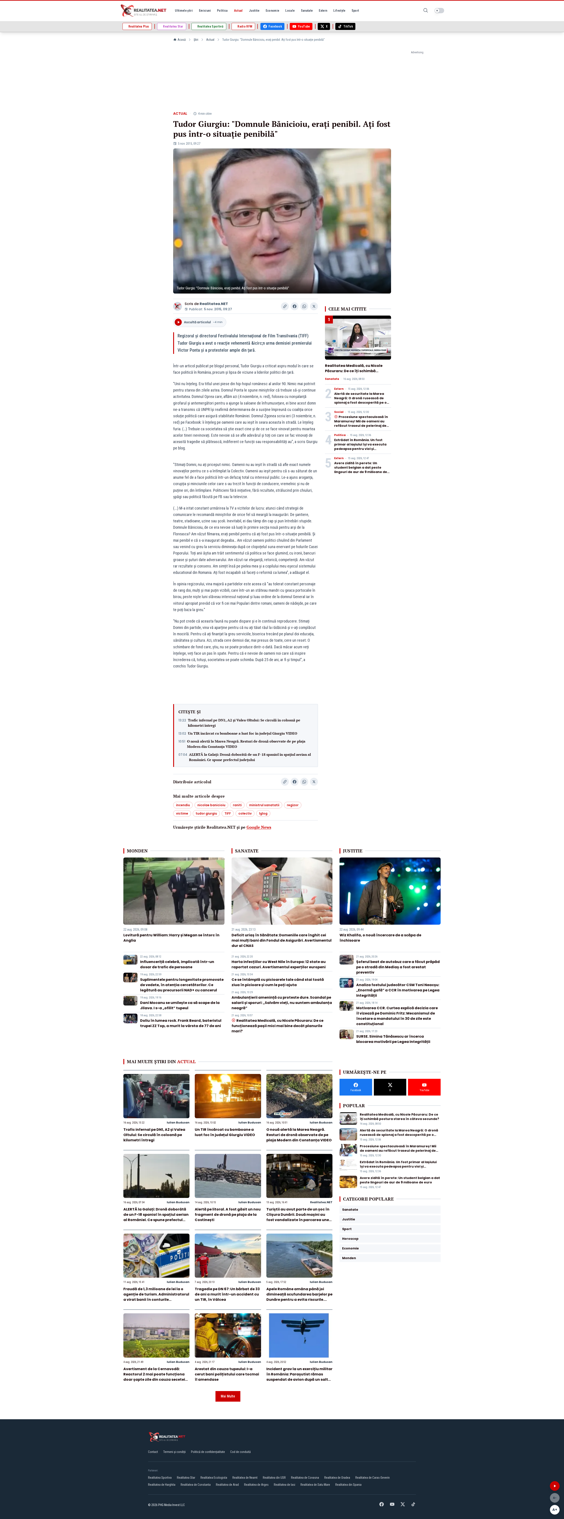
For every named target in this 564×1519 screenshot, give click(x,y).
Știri (196, 39)
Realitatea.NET (214, 303)
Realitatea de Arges (256, 1484)
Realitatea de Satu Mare (315, 1484)
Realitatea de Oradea (337, 1477)
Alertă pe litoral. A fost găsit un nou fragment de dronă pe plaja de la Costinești (228, 1214)
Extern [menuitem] (323, 10)
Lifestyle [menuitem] (339, 10)
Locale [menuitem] (290, 10)
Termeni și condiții (174, 1452)
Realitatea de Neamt (245, 1477)
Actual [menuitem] (238, 10)
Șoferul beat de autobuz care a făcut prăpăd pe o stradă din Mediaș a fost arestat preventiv (398, 967)
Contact (153, 1452)
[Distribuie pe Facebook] (295, 306)
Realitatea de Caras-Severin (372, 1477)
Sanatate (332, 379)
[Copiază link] (285, 306)
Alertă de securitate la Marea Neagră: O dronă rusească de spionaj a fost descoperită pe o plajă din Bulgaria (360, 400)
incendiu (183, 805)
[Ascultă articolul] (555, 1486)
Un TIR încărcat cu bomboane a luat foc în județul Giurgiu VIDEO (242, 733)
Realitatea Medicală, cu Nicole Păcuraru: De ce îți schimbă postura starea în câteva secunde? (353, 373)
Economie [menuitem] (272, 10)
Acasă (182, 39)
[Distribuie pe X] (314, 306)
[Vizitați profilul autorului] (177, 306)
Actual (210, 39)
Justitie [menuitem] (254, 10)
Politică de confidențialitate (208, 1452)
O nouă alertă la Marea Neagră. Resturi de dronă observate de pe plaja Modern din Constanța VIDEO (246, 744)
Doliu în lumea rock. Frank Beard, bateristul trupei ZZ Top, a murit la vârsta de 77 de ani (180, 1023)
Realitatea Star (186, 1477)
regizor (293, 805)
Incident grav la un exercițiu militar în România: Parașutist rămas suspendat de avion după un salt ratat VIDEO (299, 1376)
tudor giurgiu (206, 813)
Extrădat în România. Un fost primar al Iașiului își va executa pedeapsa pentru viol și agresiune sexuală (360, 446)
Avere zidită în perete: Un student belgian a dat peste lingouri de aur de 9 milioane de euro (360, 470)
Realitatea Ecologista (213, 1477)
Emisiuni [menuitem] (205, 10)
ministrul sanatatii (264, 805)
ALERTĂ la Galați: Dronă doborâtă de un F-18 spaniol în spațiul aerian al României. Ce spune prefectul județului (250, 757)
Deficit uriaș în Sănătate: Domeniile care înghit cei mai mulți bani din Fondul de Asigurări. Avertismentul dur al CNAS (282, 940)
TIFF (227, 813)
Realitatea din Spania (348, 1484)
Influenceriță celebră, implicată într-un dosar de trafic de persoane (177, 964)
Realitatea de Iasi (284, 1484)
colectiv (245, 813)
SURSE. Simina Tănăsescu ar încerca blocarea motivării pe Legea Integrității (393, 1039)
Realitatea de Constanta (196, 1484)
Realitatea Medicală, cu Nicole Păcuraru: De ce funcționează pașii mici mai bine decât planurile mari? (277, 1026)
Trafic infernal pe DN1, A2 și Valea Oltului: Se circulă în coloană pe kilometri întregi (244, 723)
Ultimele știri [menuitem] (184, 10)
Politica (340, 435)
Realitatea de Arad (227, 1484)
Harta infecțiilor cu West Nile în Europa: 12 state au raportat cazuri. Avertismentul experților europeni (279, 964)
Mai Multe (228, 1396)
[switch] (439, 10)
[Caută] (425, 10)
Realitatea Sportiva (160, 1477)
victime (182, 813)
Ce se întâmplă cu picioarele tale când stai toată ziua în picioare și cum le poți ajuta (278, 982)
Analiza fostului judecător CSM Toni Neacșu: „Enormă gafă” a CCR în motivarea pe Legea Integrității (398, 990)
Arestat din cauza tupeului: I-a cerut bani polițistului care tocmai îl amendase (227, 1374)
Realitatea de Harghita (161, 1484)
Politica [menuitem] (222, 10)
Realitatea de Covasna (305, 1477)
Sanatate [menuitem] (307, 10)
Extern (339, 389)
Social (338, 412)
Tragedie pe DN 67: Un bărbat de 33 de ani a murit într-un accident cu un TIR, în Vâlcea (227, 1294)
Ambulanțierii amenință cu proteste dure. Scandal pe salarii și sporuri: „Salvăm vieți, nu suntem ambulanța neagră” (282, 1003)
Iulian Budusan (178, 1122)
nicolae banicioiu (211, 805)
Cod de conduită (240, 1452)
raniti (237, 805)
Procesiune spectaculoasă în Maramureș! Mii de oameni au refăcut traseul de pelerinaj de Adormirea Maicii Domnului (361, 423)
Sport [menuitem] (355, 10)
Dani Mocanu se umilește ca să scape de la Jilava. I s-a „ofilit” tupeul (180, 1005)
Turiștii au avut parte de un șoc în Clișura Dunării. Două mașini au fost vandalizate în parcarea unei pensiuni (298, 1217)
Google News (259, 827)
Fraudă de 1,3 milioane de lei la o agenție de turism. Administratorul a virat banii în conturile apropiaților (156, 1296)
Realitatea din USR (274, 1477)
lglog (263, 813)
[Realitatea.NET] (144, 10)
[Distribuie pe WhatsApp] (304, 306)
